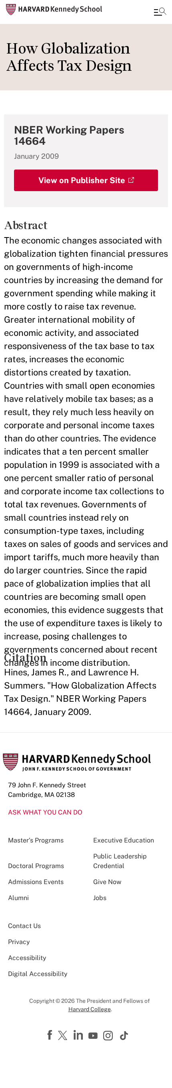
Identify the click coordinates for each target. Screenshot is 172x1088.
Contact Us (24, 926)
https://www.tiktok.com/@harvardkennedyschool (124, 1035)
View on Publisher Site (81, 180)
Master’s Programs (36, 840)
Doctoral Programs (36, 866)
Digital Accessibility (38, 974)
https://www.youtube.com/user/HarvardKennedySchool (94, 1036)
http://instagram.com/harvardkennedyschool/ (109, 1036)
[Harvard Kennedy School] (54, 9)
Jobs (99, 898)
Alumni (18, 898)
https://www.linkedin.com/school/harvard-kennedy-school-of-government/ (79, 1035)
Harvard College (89, 1009)
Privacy (19, 942)
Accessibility (27, 958)
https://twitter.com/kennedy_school (64, 1036)
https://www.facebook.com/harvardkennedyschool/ (51, 1035)
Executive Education (123, 840)
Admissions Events (36, 882)
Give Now (107, 882)
